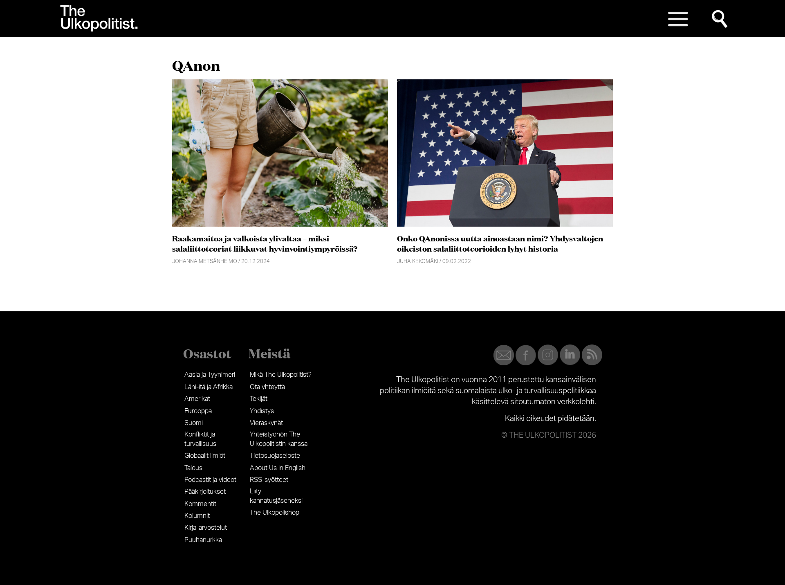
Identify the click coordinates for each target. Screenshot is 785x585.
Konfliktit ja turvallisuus (200, 439)
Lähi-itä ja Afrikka (208, 387)
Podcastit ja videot (210, 480)
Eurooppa (198, 411)
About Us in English (277, 468)
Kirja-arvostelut (205, 527)
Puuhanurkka (203, 540)
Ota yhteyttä (267, 387)
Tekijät (258, 399)
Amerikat (197, 399)
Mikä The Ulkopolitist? (281, 374)
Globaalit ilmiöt (204, 455)
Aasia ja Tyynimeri (209, 374)
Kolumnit (197, 516)
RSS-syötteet (269, 480)
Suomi (193, 423)
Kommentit (200, 504)
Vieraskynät (266, 423)
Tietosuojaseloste (275, 455)
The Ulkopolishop (274, 512)
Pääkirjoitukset (205, 491)
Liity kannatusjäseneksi (276, 496)
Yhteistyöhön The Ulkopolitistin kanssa (278, 439)
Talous (193, 468)
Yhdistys (262, 411)
